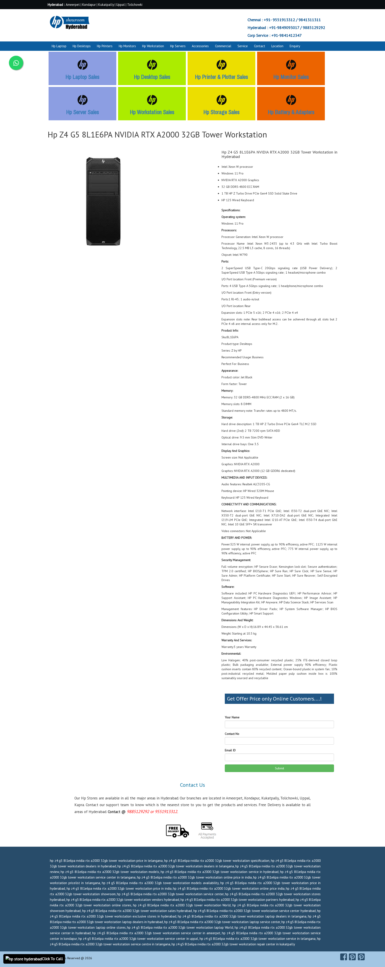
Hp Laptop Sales (82, 77)
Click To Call (52, 958)
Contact (259, 46)
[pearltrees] (361, 957)
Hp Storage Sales (221, 112)
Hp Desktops (82, 46)
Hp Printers (105, 46)
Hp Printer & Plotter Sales (221, 77)
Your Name (232, 717)
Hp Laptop (59, 46)
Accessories (200, 46)
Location (277, 46)
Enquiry (295, 46)
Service (243, 46)
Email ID (230, 750)
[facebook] (343, 957)
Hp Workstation (153, 46)
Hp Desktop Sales (152, 77)
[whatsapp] (16, 63)
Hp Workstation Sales (152, 112)
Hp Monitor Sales (291, 77)
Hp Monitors (127, 46)
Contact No (232, 734)
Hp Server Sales (82, 112)
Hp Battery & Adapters (291, 112)
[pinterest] (352, 957)
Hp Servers (178, 46)
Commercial (223, 46)
